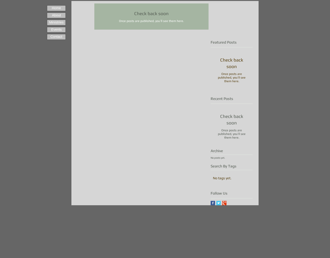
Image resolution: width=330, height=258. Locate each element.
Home (56, 8)
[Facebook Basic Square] (213, 203)
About (56, 15)
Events (56, 30)
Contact (56, 37)
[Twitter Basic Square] (218, 203)
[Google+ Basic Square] (224, 203)
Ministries (56, 22)
